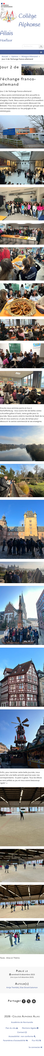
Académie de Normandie (22, 1022)
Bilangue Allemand (29, 56)
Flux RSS (35, 1041)
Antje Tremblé (12, 988)
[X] (28, 1001)
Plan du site (11, 1028)
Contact (21, 1032)
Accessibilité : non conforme (21, 1036)
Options (14, 56)
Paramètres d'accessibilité (14, 1041)
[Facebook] (23, 1001)
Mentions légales (29, 1028)
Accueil (5, 56)
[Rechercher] (41, 46)
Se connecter (35, 1047)
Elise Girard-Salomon (29, 988)
